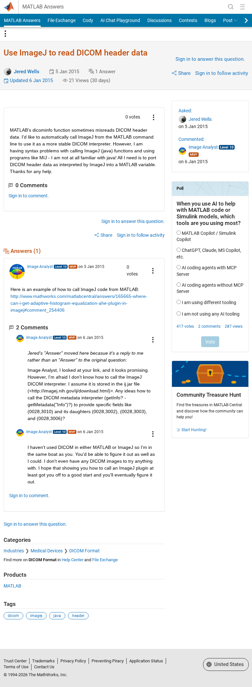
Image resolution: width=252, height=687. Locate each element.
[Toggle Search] (230, 7)
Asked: (185, 110)
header (78, 615)
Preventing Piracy (108, 660)
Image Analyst (40, 266)
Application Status (146, 660)
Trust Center (15, 660)
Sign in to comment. (29, 195)
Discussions (159, 20)
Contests (188, 20)
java (57, 615)
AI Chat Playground (120, 20)
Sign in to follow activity (221, 73)
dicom (13, 615)
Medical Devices (47, 550)
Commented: (191, 139)
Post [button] (228, 20)
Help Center (72, 559)
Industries (14, 550)
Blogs (210, 20)
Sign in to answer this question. (210, 59)
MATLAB (12, 585)
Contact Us (44, 666)
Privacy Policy (73, 660)
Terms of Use (16, 666)
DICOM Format (84, 550)
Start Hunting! (193, 430)
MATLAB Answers (43, 7)
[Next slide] (240, 20)
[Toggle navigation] (5, 34)
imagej (36, 615)
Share (184, 73)
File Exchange (61, 20)
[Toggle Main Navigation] (242, 7)
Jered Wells (26, 72)
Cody (88, 20)
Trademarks (43, 660)
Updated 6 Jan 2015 (31, 80)
